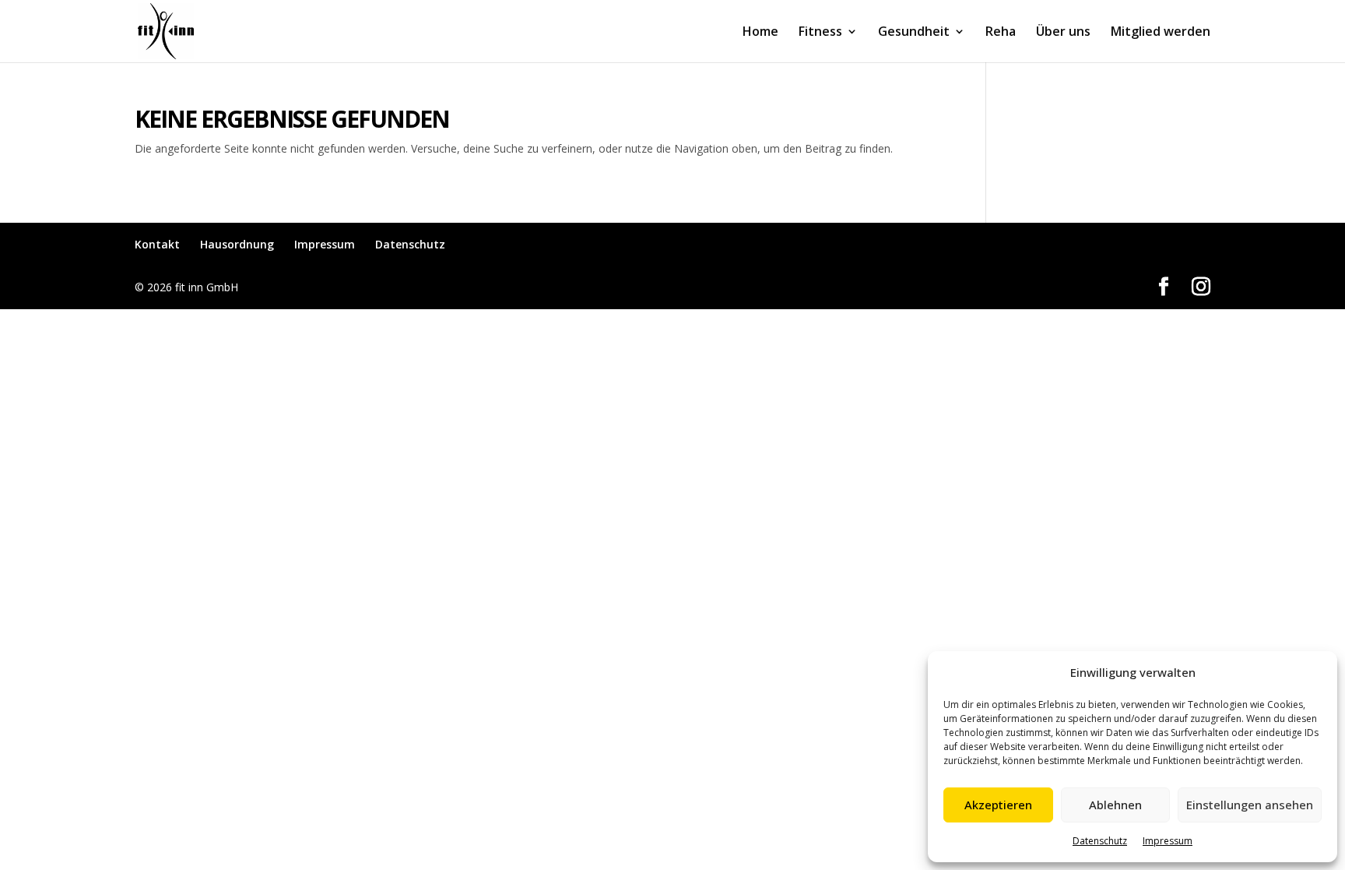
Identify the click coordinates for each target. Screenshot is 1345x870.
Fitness (820, 33)
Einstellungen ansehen (1249, 804)
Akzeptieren (998, 804)
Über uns (1063, 33)
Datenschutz (1100, 840)
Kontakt (157, 244)
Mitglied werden (1160, 33)
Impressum (1167, 840)
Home (760, 33)
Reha (1000, 33)
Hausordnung (237, 244)
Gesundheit (914, 33)
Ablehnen (1115, 804)
